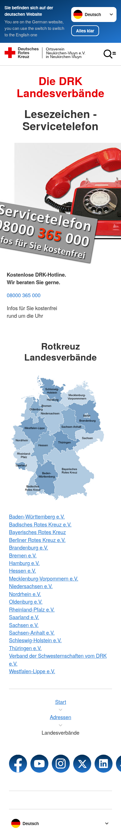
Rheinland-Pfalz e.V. (32, 609)
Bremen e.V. (23, 555)
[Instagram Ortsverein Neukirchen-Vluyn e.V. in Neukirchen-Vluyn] (61, 764)
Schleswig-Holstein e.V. (35, 640)
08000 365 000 (24, 295)
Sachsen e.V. (24, 624)
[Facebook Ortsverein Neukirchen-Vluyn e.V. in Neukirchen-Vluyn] (18, 764)
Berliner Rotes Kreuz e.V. (37, 539)
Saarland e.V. (24, 617)
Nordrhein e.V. (25, 593)
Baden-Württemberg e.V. (37, 516)
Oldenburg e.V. (25, 601)
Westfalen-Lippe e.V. (32, 671)
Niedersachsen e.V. (31, 586)
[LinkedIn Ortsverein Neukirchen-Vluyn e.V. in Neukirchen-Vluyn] (104, 764)
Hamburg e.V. (24, 562)
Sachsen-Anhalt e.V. (32, 632)
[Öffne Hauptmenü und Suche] (109, 54)
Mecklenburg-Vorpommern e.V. (43, 578)
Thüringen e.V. (25, 648)
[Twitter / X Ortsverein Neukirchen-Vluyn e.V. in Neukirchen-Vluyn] (82, 764)
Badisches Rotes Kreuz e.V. (40, 524)
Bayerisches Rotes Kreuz (37, 531)
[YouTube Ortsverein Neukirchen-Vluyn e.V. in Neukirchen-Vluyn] (39, 764)
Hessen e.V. (22, 570)
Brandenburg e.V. (28, 547)
